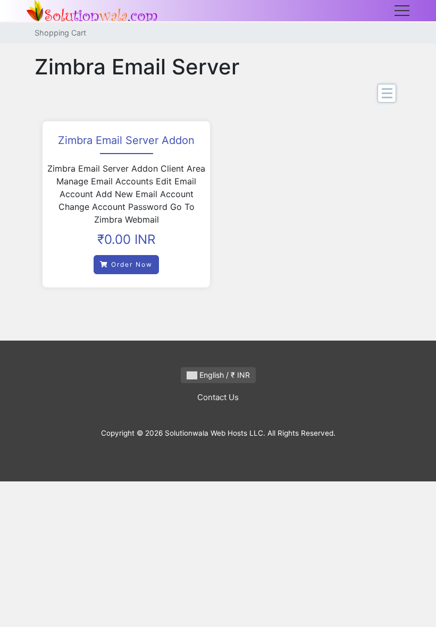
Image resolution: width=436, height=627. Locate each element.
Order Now (130, 264)
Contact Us (218, 397)
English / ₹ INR (223, 374)
